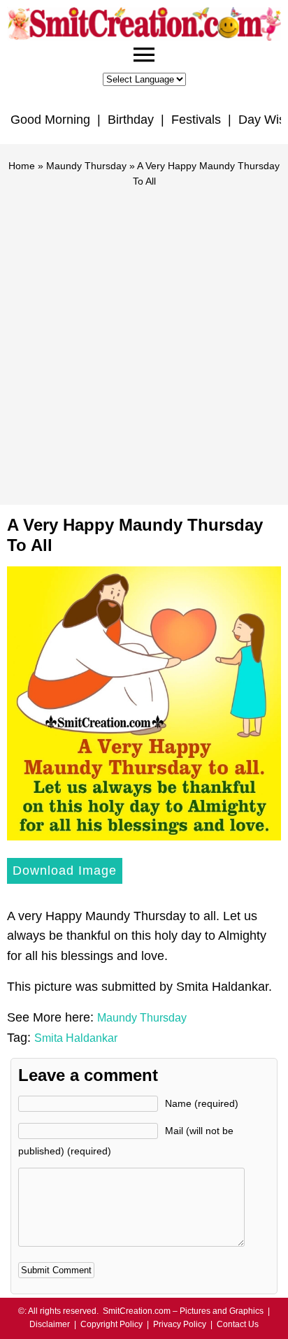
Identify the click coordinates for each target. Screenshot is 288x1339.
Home (21, 165)
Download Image (65, 871)
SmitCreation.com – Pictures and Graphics (183, 1311)
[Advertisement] (144, 340)
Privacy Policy (179, 1324)
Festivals (196, 120)
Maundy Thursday (86, 165)
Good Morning (50, 120)
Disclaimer (49, 1324)
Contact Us (238, 1324)
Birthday (131, 120)
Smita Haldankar (75, 1038)
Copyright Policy (111, 1324)
